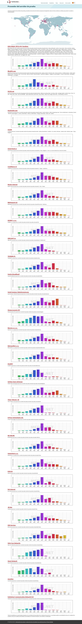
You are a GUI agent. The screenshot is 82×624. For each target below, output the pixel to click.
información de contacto (20, 622)
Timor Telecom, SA (13, 400)
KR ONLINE (11, 435)
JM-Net (10, 507)
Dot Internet (11, 489)
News (57, 3)
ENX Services (12, 525)
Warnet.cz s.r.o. (12, 328)
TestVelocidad (15, 1)
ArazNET (10, 364)
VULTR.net (11, 91)
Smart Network (12, 561)
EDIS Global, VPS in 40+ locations (18, 46)
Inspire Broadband (13, 274)
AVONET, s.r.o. (12, 220)
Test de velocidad (44, 3)
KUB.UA (10, 471)
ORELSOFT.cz (12, 238)
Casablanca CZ (12, 166)
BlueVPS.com (12, 71)
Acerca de (61, 3)
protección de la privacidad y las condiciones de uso (36, 622)
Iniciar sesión (68, 3)
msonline (10, 579)
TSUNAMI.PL (11, 256)
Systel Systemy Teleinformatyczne (18, 292)
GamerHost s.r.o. (13, 453)
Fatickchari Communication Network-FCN (21, 597)
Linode (10, 129)
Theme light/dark (50, 622)
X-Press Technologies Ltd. (15, 417)
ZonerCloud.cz (12, 149)
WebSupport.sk (12, 202)
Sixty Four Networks (14, 543)
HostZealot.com (12, 110)
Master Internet (12, 184)
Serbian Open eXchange (15, 382)
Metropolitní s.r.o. (13, 346)
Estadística (51, 3)
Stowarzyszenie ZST (14, 310)
